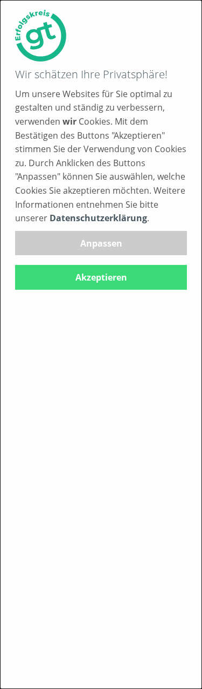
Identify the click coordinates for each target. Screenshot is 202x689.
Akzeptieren (101, 277)
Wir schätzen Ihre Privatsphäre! (91, 74)
